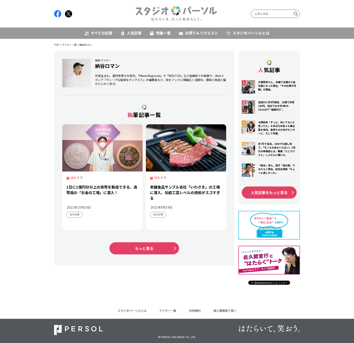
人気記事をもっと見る (269, 192)
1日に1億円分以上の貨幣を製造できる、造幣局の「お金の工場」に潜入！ (101, 189)
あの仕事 (74, 214)
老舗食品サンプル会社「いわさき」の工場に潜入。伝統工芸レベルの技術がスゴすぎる (185, 192)
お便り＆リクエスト (201, 32)
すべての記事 (101, 32)
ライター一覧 (69, 44)
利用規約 (195, 310)
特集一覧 (163, 32)
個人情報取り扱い (224, 310)
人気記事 (134, 32)
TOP (56, 44)
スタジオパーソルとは (251, 32)
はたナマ (76, 177)
